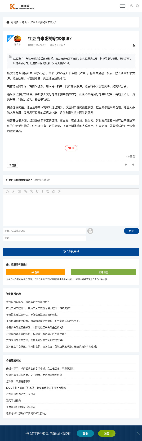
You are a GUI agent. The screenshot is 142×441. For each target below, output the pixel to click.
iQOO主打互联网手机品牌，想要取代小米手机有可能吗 (36, 387)
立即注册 (103, 272)
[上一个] (126, 164)
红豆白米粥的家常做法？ (43, 22)
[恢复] (53, 191)
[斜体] (42, 191)
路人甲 (17, 44)
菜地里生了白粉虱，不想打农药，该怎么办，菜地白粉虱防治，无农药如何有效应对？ (52, 346)
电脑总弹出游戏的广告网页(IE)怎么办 (26, 413)
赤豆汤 (131, 156)
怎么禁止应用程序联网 (18, 381)
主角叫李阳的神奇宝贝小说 (20, 407)
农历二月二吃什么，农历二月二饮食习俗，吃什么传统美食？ (39, 308)
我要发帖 (73, 251)
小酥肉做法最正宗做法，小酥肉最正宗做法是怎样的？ (35, 327)
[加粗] (31, 191)
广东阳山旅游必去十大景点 (20, 394)
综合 (24, 22)
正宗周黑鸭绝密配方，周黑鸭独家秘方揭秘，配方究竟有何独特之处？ (43, 321)
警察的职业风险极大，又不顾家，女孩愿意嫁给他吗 (34, 375)
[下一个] (133, 164)
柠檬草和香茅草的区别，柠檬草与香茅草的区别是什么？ (36, 333)
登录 (37, 272)
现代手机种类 (13, 400)
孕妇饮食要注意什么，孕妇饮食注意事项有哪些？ (33, 314)
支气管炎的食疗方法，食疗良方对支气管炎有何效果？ (35, 340)
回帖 (13, 165)
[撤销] (47, 191)
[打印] (134, 45)
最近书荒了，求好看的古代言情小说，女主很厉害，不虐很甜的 (40, 368)
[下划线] (37, 191)
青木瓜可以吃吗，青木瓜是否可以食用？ (28, 301)
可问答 (14, 22)
